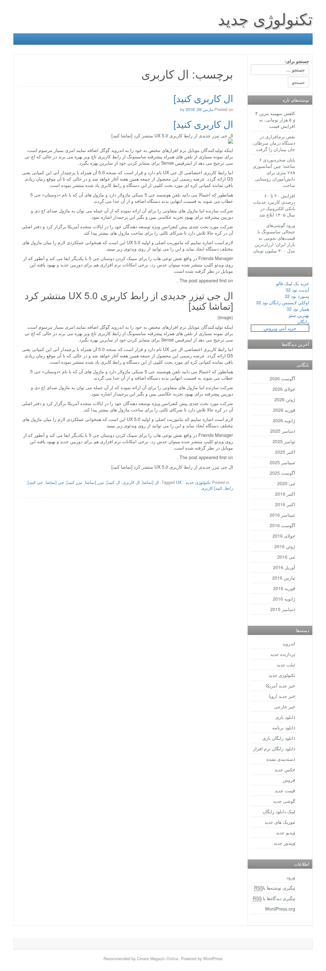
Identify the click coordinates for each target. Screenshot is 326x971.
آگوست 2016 (282, 525)
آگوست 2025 (282, 473)
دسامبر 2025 (282, 431)
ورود (291, 877)
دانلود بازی (285, 717)
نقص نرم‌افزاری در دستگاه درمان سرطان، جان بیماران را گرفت (273, 142)
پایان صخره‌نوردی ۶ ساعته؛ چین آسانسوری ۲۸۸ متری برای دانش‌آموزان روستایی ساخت (274, 172)
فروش (289, 780)
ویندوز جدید (284, 843)
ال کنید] (113, 482)
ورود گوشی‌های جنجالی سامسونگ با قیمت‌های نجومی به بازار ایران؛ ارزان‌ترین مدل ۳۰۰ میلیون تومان (274, 238)
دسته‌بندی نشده (280, 759)
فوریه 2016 (284, 588)
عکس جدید (284, 769)
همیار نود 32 (298, 309)
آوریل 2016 (284, 567)
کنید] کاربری (211, 488)
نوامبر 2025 (284, 441)
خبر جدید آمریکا (280, 685)
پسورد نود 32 (297, 296)
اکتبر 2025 (285, 452)
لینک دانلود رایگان (279, 811)
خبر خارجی (284, 706)
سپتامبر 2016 (282, 515)
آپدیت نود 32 (297, 289)
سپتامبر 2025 (282, 462)
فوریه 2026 (284, 410)
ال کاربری (131, 482)
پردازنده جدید (282, 654)
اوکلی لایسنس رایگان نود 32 (282, 302)
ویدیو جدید (285, 832)
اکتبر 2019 (285, 494)
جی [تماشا (55, 482)
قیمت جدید (285, 790)
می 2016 (286, 557)
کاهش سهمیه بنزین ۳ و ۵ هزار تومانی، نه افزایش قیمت (275, 119)
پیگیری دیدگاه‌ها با (274, 898)
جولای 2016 (284, 536)
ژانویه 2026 (284, 420)
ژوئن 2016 (284, 546)
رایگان (303, 321)
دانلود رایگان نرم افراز (274, 748)
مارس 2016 (283, 578)
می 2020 (286, 483)
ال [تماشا (150, 482)
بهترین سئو (299, 315)
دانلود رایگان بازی (278, 738)
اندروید (288, 643)
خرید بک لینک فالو (292, 283)
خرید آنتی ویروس (280, 328)
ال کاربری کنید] (203, 98)
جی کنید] (35, 482)
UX (179, 482)
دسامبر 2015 (282, 609)
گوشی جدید (284, 801)
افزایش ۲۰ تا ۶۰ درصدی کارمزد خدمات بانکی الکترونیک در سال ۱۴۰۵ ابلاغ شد (274, 205)
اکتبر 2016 (285, 504)
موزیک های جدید (280, 822)
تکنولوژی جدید (265, 18)
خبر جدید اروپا (282, 696)
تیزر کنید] (74, 482)
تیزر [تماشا (94, 482)
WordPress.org (280, 909)
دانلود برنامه (283, 727)
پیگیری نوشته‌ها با (274, 888)
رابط (229, 488)
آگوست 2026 (282, 378)
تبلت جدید (286, 664)
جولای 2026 (284, 389)
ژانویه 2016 (284, 599)
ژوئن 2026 (284, 399)
